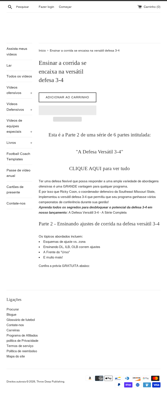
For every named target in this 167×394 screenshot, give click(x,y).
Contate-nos (16, 203)
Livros (19, 143)
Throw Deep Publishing (50, 381)
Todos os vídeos (19, 76)
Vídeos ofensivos (19, 90)
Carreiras (13, 330)
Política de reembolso (22, 351)
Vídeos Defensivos (19, 107)
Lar (9, 65)
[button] (67, 110)
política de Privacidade (22, 340)
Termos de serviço (20, 346)
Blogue (11, 314)
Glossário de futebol (21, 320)
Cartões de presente (15, 189)
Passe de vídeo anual (18, 173)
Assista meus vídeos (17, 51)
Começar (65, 6)
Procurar (13, 309)
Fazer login (46, 6)
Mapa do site (16, 356)
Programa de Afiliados (22, 335)
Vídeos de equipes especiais (19, 126)
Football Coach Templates (18, 156)
